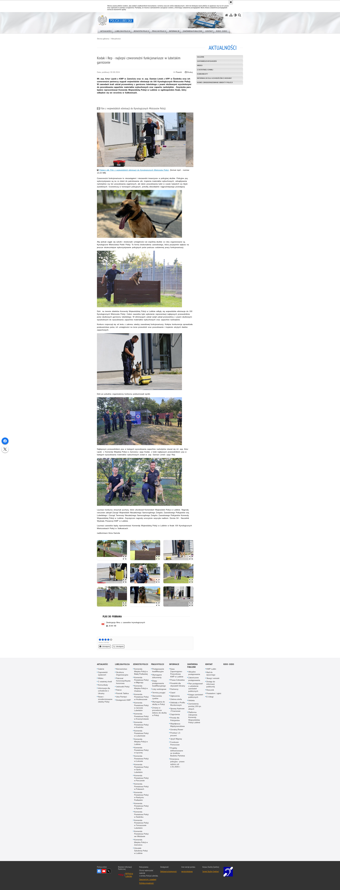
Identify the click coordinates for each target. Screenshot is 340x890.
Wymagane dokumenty (157, 676)
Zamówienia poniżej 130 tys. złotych (194, 706)
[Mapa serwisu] (231, 15)
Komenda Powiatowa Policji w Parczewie (141, 778)
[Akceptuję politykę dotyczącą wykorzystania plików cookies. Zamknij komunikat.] (231, 2)
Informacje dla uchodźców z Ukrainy (214, 78)
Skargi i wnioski (212, 678)
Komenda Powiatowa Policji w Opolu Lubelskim (141, 768)
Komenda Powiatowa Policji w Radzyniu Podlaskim (141, 796)
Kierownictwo (121, 669)
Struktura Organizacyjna (122, 673)
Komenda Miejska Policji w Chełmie (141, 688)
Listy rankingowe (159, 689)
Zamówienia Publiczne (192, 665)
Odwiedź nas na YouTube (104, 871)
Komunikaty (202, 74)
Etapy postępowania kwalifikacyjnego (159, 683)
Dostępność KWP (123, 700)
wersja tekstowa (187, 871)
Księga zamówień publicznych (195, 696)
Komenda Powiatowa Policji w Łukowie (141, 758)
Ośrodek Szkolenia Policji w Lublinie (141, 850)
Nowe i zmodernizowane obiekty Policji (215, 82)
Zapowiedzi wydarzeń (207, 61)
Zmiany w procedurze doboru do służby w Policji (159, 711)
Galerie (200, 57)
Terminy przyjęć (158, 693)
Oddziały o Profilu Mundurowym (177, 703)
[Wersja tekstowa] (235, 15)
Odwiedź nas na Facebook (99, 871)
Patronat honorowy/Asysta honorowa (123, 680)
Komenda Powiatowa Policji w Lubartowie (141, 733)
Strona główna (103, 39)
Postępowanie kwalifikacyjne (158, 670)
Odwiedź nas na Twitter (109, 871)
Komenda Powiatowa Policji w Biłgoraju (141, 680)
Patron (119, 690)
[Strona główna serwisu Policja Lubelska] (226, 15)
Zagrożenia (175, 714)
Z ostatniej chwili (205, 70)
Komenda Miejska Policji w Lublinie (141, 741)
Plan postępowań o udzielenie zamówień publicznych (195, 687)
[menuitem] (106, 30)
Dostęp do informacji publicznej (210, 684)
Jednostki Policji (122, 687)
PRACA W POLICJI (157, 664)
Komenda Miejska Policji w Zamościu (141, 842)
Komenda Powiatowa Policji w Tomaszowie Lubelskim (141, 824)
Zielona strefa (176, 699)
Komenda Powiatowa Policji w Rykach (141, 805)
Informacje (174, 664)
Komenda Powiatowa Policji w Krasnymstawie (141, 716)
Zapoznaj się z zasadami (147, 879)
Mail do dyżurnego (210, 673)
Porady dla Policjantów (175, 719)
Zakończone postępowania (194, 679)
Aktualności (116, 39)
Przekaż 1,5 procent (175, 734)
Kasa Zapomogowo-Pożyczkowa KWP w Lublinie (176, 673)
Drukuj (190, 72)
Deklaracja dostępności (168, 871)
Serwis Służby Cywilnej (210, 871)
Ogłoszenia (175, 696)
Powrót (179, 72)
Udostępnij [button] (106, 646)
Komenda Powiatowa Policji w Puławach (141, 786)
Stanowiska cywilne (157, 697)
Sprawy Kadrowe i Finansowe (177, 709)
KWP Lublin (211, 669)
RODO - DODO (228, 664)
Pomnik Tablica (122, 693)
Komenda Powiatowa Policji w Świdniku (141, 814)
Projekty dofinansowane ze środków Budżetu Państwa (177, 752)
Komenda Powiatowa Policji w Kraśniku (141, 724)
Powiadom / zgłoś (213, 693)
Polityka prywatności (146, 883)
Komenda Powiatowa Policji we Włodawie (141, 833)
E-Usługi (209, 697)
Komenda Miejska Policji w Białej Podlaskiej (141, 671)
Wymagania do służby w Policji (158, 703)
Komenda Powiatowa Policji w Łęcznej (141, 750)
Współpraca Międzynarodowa (177, 725)
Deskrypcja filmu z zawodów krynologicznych (125, 622)
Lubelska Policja (122, 664)
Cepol (172, 693)
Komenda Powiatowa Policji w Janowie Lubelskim (141, 706)
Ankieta (191, 700)
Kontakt (209, 664)
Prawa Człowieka (177, 680)
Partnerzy (174, 689)
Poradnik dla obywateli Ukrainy (177, 684)
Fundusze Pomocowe (175, 743)
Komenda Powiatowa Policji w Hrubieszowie (141, 696)
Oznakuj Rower (176, 729)
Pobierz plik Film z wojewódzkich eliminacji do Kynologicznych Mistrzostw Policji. (134, 170)
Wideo (199, 65)
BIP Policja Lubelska (129, 875)
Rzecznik (210, 690)
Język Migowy (176, 739)
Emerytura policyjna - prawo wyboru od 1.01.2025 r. (177, 763)
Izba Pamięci (121, 697)
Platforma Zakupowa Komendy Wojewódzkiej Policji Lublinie (194, 717)
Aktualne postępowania (194, 673)
